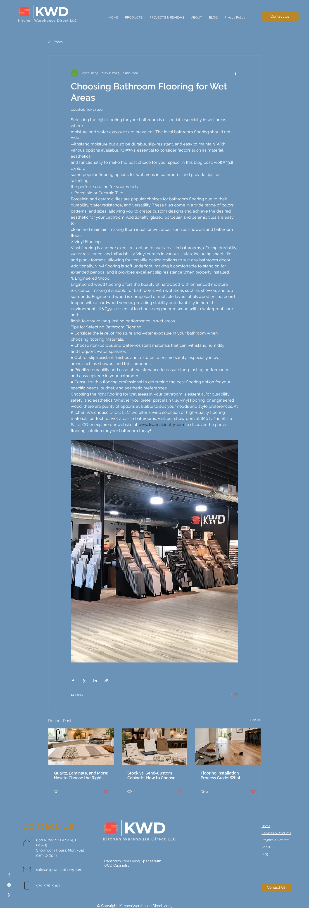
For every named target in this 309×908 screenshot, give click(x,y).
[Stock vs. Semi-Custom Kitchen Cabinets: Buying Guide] (154, 746)
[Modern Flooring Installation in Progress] (228, 746)
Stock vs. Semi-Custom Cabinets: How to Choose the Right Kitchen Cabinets (153, 775)
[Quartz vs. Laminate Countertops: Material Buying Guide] (81, 746)
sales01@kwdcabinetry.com (59, 870)
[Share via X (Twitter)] (84, 681)
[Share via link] (106, 681)
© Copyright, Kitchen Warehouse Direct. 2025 (134, 906)
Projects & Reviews (275, 840)
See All (255, 720)
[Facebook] (9, 875)
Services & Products (276, 833)
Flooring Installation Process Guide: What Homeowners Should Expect (221, 775)
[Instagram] (9, 885)
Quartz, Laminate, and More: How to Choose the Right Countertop (81, 775)
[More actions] (235, 73)
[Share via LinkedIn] (95, 681)
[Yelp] (9, 895)
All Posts (55, 42)
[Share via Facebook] (73, 681)
